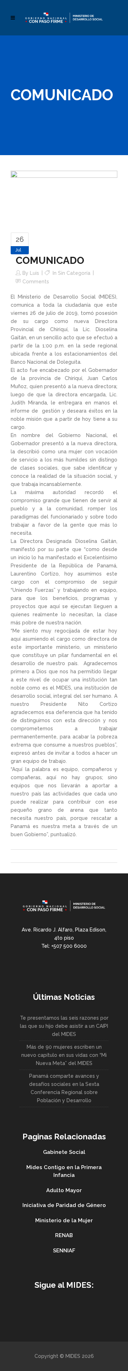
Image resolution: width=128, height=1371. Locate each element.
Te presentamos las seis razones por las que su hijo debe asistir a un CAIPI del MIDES (64, 1026)
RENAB (64, 1235)
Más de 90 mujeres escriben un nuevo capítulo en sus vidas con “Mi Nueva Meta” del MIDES (64, 1055)
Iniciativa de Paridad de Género (64, 1205)
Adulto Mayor (64, 1190)
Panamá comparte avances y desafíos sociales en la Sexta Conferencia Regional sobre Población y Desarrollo (64, 1088)
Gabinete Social (64, 1152)
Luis (34, 273)
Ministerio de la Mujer (64, 1220)
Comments (35, 281)
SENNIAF (64, 1250)
